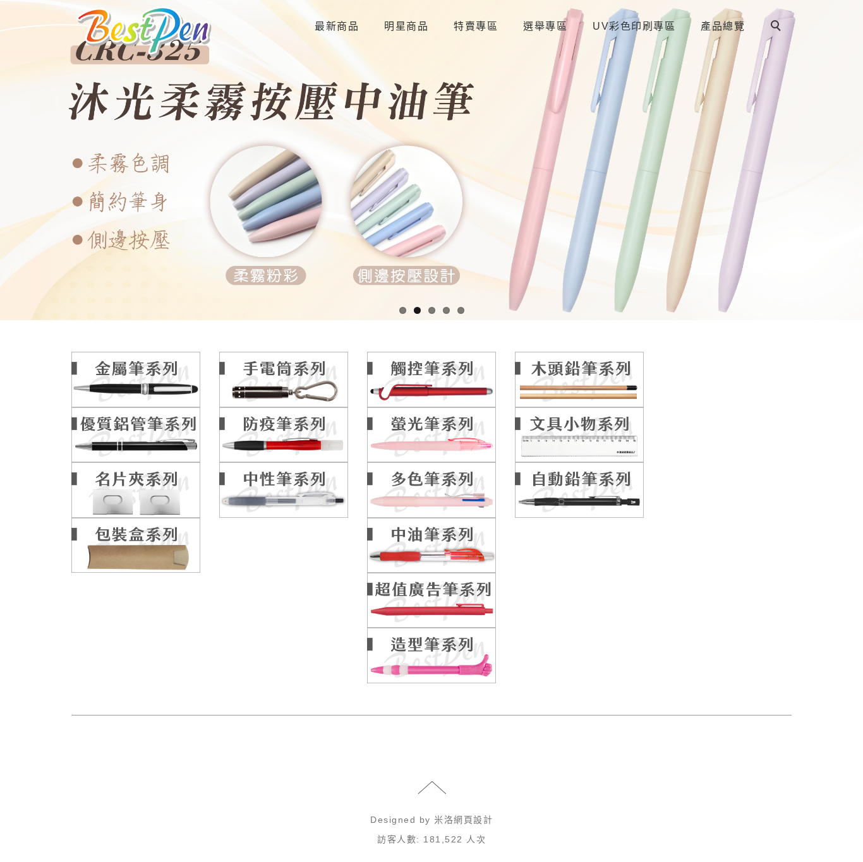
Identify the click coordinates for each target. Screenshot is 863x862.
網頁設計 (473, 820)
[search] (778, 27)
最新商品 (337, 26)
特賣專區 (476, 26)
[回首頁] (144, 31)
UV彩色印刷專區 (634, 26)
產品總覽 (723, 26)
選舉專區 (545, 26)
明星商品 (406, 26)
